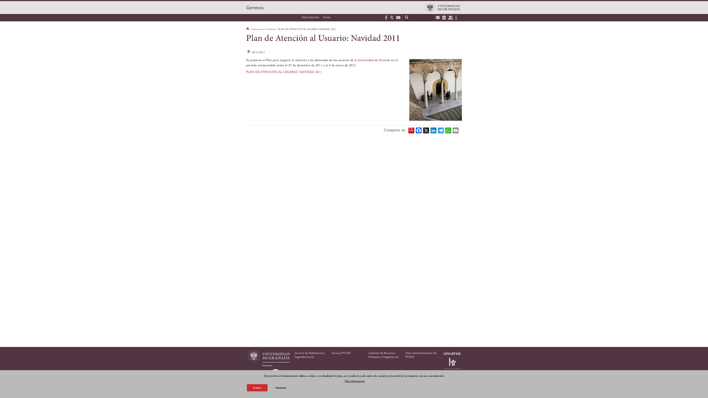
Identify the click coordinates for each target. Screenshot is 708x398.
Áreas (327, 17)
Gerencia (254, 7)
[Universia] (452, 353)
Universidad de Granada (374, 60)
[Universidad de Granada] (442, 8)
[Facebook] (419, 130)
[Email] (456, 130)
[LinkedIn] (433, 130)
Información (310, 17)
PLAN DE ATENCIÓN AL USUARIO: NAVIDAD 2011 (284, 72)
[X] (426, 130)
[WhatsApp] (448, 130)
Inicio (248, 29)
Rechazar (281, 387)
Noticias (271, 29)
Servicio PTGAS (341, 353)
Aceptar (257, 387)
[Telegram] (441, 130)
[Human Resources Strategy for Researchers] (452, 363)
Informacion (258, 29)
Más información (355, 381)
